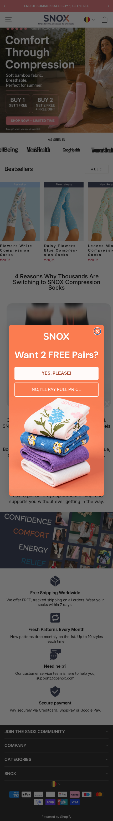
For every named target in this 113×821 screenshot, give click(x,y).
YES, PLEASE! (56, 373)
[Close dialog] (97, 331)
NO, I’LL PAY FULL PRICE (56, 389)
